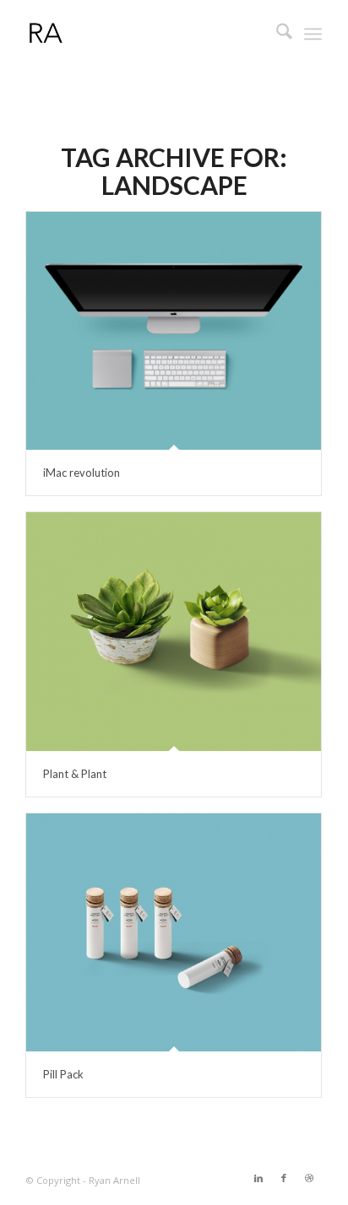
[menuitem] (275, 34)
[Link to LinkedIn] (258, 1178)
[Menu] (313, 34)
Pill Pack (63, 1074)
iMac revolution (81, 472)
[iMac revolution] (173, 331)
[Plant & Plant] (173, 631)
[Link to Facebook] (283, 1178)
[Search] (275, 34)
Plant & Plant (74, 774)
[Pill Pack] (173, 932)
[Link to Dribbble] (309, 1178)
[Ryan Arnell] (144, 34)
